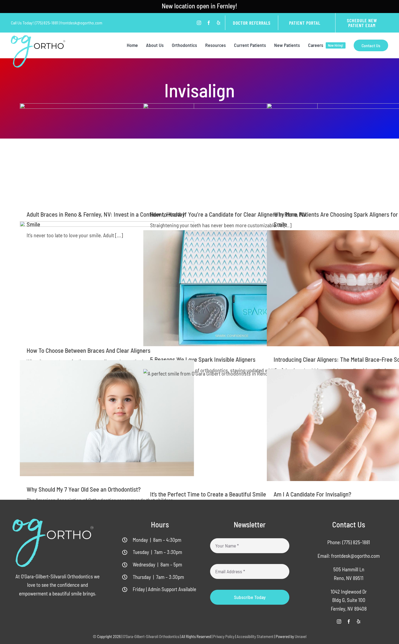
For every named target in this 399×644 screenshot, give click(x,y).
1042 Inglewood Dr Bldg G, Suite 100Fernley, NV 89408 (349, 600)
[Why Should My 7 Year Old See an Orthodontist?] (107, 418)
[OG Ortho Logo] (38, 38)
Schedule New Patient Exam (362, 22)
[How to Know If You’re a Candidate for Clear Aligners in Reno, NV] (230, 152)
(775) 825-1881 (356, 542)
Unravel (300, 636)
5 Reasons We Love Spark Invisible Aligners (202, 359)
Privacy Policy (224, 636)
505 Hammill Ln (348, 569)
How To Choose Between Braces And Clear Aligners (88, 350)
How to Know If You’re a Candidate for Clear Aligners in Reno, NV (228, 214)
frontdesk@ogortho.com (355, 556)
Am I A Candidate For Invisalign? (312, 494)
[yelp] (218, 23)
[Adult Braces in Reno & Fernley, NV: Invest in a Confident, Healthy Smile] (107, 152)
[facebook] (209, 23)
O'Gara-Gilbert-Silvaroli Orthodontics (151, 636)
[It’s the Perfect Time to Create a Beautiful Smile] (230, 425)
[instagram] (199, 23)
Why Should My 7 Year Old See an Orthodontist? (84, 489)
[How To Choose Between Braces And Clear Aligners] (107, 279)
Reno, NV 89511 (348, 578)
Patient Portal (304, 23)
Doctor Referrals (252, 23)
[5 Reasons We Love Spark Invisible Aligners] (230, 288)
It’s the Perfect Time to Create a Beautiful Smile (208, 494)
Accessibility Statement (255, 636)
